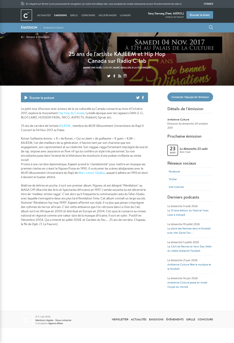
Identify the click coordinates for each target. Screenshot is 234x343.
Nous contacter (63, 320)
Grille (74, 15)
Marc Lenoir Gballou (91, 173)
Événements (175, 319)
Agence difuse (55, 323)
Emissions (60, 15)
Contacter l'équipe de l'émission (190, 97)
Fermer (208, 3)
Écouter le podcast (41, 98)
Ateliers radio (107, 15)
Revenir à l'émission (38, 37)
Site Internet (176, 187)
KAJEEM (65, 126)
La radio (125, 15)
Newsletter (120, 319)
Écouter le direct (200, 15)
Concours (88, 15)
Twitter (173, 179)
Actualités (44, 15)
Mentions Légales (44, 320)
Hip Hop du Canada (71, 113)
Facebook (174, 171)
